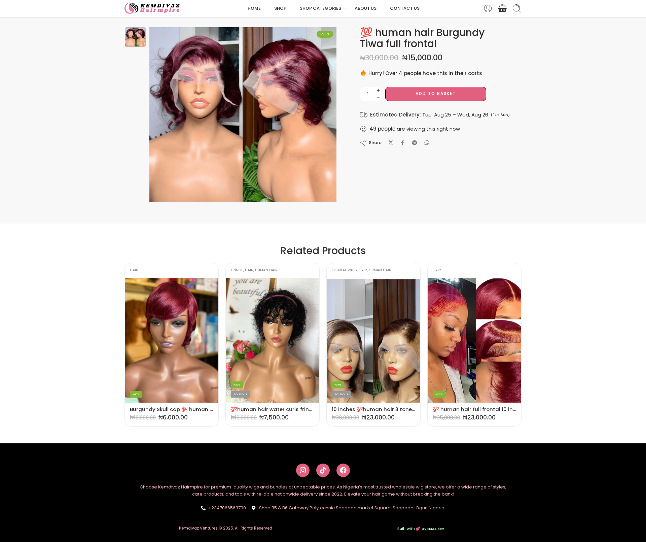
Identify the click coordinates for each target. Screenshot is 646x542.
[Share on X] (390, 142)
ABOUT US (365, 8)
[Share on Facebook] (402, 142)
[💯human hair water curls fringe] (171, 340)
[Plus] (378, 90)
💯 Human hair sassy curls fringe (474, 409)
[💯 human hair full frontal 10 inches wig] (373, 340)
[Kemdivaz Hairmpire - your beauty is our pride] (154, 8)
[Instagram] (303, 470)
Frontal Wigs (243, 270)
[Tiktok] (323, 470)
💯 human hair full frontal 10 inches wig (373, 409)
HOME (254, 8)
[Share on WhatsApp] (427, 142)
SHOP (280, 8)
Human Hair (165, 270)
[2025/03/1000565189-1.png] (135, 37)
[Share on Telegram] (414, 142)
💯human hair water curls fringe (171, 409)
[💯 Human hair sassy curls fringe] (474, 340)
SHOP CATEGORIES (320, 8)
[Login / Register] (488, 8)
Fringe (136, 270)
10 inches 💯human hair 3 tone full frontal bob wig (272, 409)
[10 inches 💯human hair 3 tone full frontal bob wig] (272, 340)
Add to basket (436, 93)
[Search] (517, 8)
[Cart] (502, 8)
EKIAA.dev (435, 529)
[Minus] (378, 97)
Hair (148, 270)
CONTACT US (405, 8)
